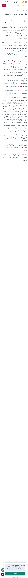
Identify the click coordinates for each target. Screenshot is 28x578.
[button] (14, 23)
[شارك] (3, 570)
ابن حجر (21, 86)
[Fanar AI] (3, 574)
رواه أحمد (13, 61)
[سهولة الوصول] (5, 2)
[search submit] (4, 5)
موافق (15, 574)
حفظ (25, 23)
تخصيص (8, 569)
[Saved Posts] (2, 2)
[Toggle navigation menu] (26, 2)
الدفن (19, 27)
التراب (25, 150)
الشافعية (24, 93)
